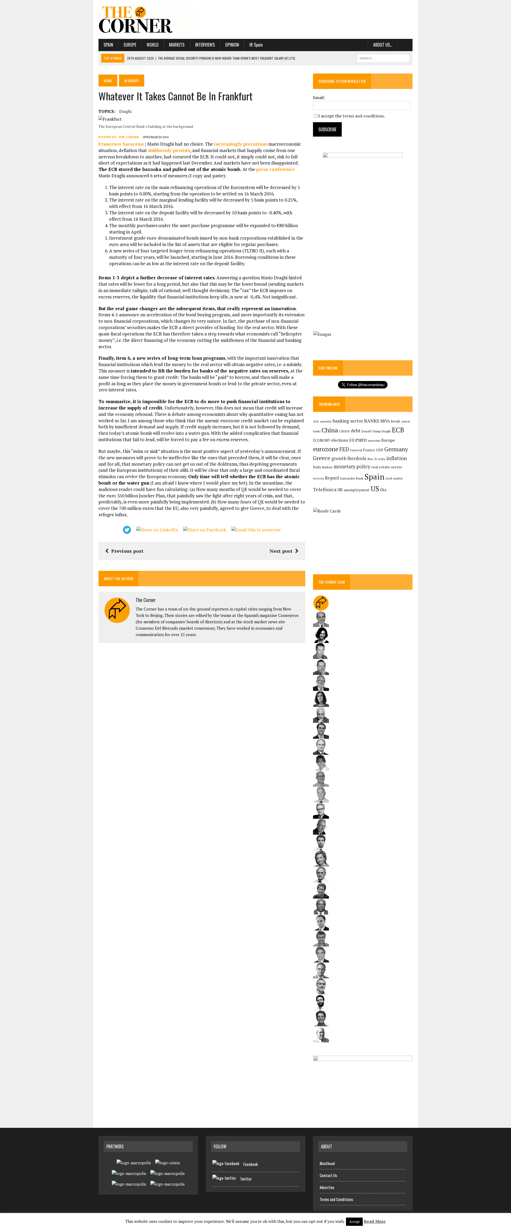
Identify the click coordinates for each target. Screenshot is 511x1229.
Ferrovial (356, 450)
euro (361, 439)
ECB (398, 429)
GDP (379, 450)
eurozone (325, 449)
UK (340, 489)
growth (338, 458)
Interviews (205, 45)
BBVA (385, 421)
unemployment (356, 489)
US (374, 488)
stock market (394, 478)
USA (383, 490)
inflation (396, 458)
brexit (395, 421)
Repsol (332, 478)
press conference (275, 169)
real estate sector (386, 466)
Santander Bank (351, 478)
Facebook (250, 1164)
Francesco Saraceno (121, 144)
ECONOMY (321, 440)
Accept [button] (354, 1221)
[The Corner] (148, 19)
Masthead (327, 1163)
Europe (130, 45)
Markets (176, 45)
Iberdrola (356, 458)
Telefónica (324, 489)
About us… (382, 45)
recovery (318, 478)
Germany (396, 449)
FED (344, 449)
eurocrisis (374, 441)
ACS (316, 421)
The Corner (128, 137)
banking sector (348, 421)
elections (339, 440)
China (330, 430)
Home (108, 80)
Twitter (246, 1179)
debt (355, 431)
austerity (326, 421)
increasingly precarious (240, 144)
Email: (319, 97)
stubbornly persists (169, 150)
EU (351, 440)
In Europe (131, 80)
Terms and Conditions (336, 1199)
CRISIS (344, 431)
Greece (321, 458)
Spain (108, 45)
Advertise (327, 1187)
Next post (281, 551)
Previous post (127, 551)
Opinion (232, 45)
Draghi (125, 111)
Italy (317, 466)
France (369, 449)
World (153, 45)
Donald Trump (371, 431)
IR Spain (256, 45)
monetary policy (352, 466)
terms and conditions (363, 116)
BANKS (371, 421)
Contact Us (328, 1175)
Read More (375, 1221)
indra (381, 459)
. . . (405, 45)
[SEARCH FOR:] (383, 57)
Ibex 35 (372, 459)
